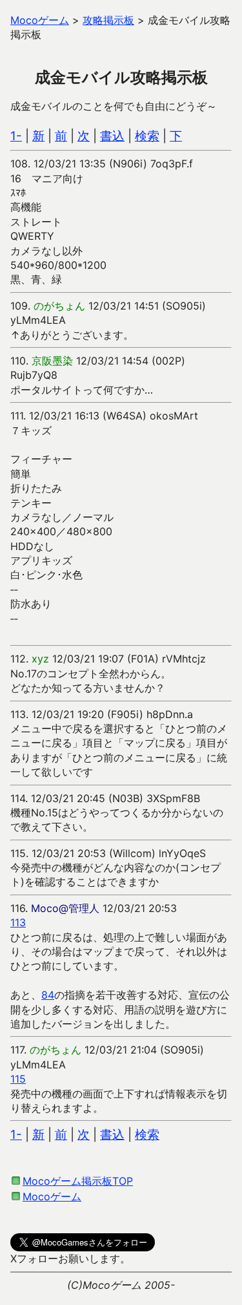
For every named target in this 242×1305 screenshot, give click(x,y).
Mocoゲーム (52, 1196)
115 (18, 1078)
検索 (147, 136)
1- (16, 136)
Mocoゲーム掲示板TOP (78, 1180)
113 (18, 922)
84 (47, 994)
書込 (112, 136)
